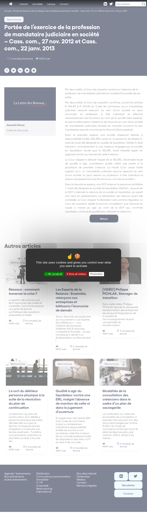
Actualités (37, 4)
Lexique (51, 4)
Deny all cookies (77, 274)
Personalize (96, 274)
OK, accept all (54, 274)
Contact (64, 4)
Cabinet (23, 4)
